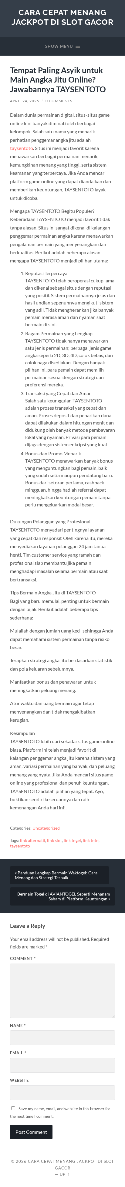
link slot (54, 840)
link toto (91, 840)
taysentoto (21, 148)
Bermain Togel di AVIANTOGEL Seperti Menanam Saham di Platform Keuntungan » (63, 896)
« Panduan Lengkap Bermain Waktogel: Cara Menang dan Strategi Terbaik (56, 875)
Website (19, 1080)
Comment (23, 958)
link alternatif (32, 840)
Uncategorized (46, 828)
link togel (72, 840)
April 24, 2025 (24, 101)
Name (18, 1025)
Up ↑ (65, 1174)
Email (18, 1052)
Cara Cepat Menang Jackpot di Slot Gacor (62, 17)
